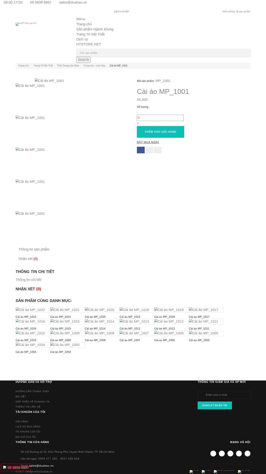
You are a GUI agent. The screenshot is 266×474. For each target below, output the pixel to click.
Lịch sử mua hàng (28, 426)
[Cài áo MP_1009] (67, 333)
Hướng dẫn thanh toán (32, 391)
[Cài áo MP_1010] (33, 333)
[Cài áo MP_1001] (72, 99)
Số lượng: (143, 106)
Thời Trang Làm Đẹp (68, 65)
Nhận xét (28, 259)
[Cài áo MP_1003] (67, 345)
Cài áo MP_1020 (95, 316)
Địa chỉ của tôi (26, 437)
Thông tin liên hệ (28, 406)
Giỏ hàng (22, 421)
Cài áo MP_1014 (95, 328)
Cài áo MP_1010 (26, 340)
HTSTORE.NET (88, 44)
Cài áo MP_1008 (95, 340)
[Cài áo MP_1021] (67, 309)
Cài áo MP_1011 (199, 328)
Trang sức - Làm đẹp (94, 65)
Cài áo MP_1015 (60, 328)
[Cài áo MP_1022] (33, 309)
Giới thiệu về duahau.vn (33, 401)
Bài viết (21, 396)
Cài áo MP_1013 (130, 328)
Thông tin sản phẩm (33, 249)
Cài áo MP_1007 (130, 340)
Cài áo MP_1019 (130, 316)
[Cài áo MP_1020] (102, 309)
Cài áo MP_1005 (199, 340)
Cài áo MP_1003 (60, 351)
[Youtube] (230, 453)
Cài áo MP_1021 (60, 316)
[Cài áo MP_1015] (67, 321)
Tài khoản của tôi (30, 411)
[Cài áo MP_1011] (206, 321)
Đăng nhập (121, 11)
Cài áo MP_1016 (26, 328)
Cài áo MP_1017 (199, 316)
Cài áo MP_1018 (164, 316)
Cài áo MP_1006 (164, 340)
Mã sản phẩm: (146, 80)
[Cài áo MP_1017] (206, 309)
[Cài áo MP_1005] (206, 333)
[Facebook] (213, 453)
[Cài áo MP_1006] (171, 333)
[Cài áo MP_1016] (33, 321)
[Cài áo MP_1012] (171, 321)
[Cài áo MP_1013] (137, 321)
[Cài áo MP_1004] (33, 345)
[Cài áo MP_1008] (102, 333)
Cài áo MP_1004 (26, 351)
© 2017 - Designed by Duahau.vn (34, 471)
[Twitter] (222, 453)
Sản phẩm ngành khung (95, 29)
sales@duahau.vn (73, 2)
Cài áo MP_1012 (164, 328)
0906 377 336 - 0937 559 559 (58, 458)
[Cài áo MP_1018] (171, 309)
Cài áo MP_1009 (60, 340)
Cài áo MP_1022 (26, 316)
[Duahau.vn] (31, 28)
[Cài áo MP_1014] (102, 321)
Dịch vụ (82, 39)
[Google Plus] (239, 453)
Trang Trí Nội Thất (90, 34)
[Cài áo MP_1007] (137, 333)
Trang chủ (84, 24)
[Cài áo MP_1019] (137, 309)
